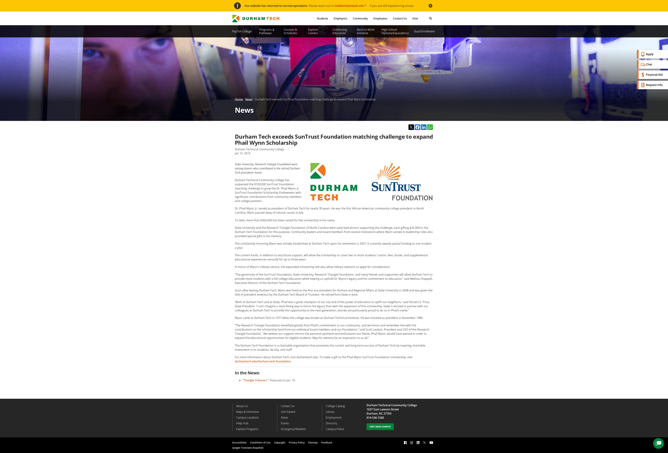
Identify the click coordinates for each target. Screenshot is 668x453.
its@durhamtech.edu (349, 6)
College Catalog (335, 406)
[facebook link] (405, 442)
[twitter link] (424, 442)
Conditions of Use (260, 442)
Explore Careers (313, 31)
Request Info (654, 85)
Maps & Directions (247, 412)
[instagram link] (411, 442)
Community (360, 18)
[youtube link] (431, 442)
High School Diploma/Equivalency (395, 31)
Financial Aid (654, 75)
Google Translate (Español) (247, 447)
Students (322, 18)
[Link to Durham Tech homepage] (258, 18)
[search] (430, 18)
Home (239, 99)
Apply (650, 54)
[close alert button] (430, 6)
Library (330, 412)
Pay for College (242, 31)
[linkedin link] (418, 442)
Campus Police (335, 429)
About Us (242, 406)
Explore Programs (247, 429)
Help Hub (242, 423)
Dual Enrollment (424, 31)
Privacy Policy (297, 442)
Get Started (288, 412)
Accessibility (239, 442)
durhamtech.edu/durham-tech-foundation (263, 361)
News (249, 99)
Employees (380, 18)
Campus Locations (247, 417)
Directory (331, 423)
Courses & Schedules (290, 31)
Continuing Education (340, 31)
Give (415, 18)
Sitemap (313, 442)
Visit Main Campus (380, 426)
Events (285, 423)
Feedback (326, 442)
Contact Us (400, 18)
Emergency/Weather (293, 429)
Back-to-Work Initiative (365, 31)
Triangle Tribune (254, 380)
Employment (333, 417)
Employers (340, 18)
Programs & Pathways (267, 31)
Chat (649, 64)
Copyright (279, 442)
